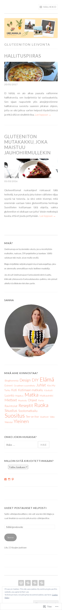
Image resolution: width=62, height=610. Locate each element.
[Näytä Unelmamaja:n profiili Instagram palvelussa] (9, 479)
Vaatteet (44, 416)
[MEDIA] (34, 583)
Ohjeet (32, 400)
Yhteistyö (9, 422)
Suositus (15, 415)
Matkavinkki (46, 395)
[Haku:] (21, 445)
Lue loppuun (43, 114)
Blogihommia (11, 380)
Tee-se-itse (32, 416)
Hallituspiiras (22, 55)
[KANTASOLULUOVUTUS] (41, 583)
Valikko (49, 6)
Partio (41, 400)
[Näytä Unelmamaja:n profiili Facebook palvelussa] (5, 479)
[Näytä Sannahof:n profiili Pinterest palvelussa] (12, 479)
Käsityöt (48, 390)
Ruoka (41, 405)
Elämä (47, 379)
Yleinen (21, 421)
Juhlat (41, 385)
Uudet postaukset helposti (25, 507)
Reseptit (26, 405)
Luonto (9, 395)
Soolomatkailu (28, 411)
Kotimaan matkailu (30, 390)
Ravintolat (11, 406)
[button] (31, 331)
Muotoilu (22, 400)
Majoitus (19, 395)
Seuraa (10, 537)
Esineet (9, 385)
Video (52, 417)
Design (25, 380)
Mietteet (11, 400)
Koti (14, 390)
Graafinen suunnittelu (24, 385)
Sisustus (11, 410)
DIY (35, 379)
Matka (31, 395)
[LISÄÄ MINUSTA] (27, 583)
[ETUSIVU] (21, 583)
